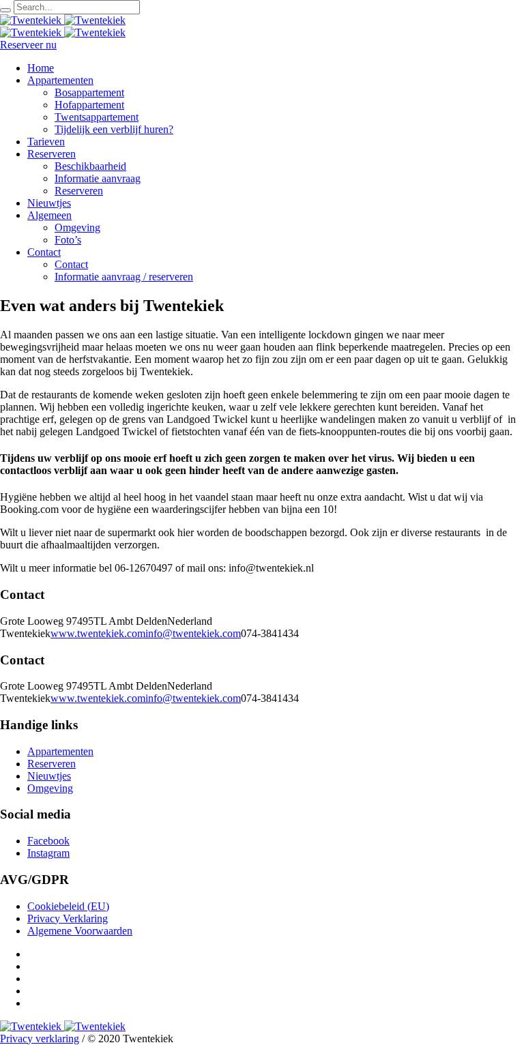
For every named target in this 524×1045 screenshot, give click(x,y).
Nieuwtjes (49, 776)
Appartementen (60, 751)
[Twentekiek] (63, 20)
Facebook (48, 841)
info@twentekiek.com (193, 633)
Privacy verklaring (39, 1038)
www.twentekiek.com (97, 633)
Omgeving (50, 788)
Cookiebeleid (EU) (68, 906)
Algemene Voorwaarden (79, 931)
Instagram (48, 853)
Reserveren (51, 763)
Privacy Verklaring (67, 918)
